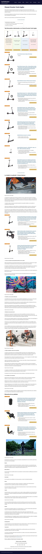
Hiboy (23, 2)
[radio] (17, 545)
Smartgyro (34, 2)
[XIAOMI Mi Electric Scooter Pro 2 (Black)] (10, 139)
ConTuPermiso (5, 1)
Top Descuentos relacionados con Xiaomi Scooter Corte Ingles (14, 23)
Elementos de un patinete (9, 25)
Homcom (27, 2)
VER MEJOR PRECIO (33, 85)
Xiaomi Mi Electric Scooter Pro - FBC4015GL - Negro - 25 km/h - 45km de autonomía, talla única (26, 148)
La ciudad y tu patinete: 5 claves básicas (11, 24)
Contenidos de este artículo (10, 22)
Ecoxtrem (19, 2)
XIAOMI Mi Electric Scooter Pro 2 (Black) (24, 135)
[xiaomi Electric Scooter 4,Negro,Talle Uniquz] (10, 57)
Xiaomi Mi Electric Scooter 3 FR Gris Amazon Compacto (26, 80)
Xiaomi (39, 2)
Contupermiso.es (19, 536)
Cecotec (15, 2)
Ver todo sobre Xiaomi (21, 19)
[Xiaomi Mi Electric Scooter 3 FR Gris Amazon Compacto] (10, 84)
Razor (31, 2)
